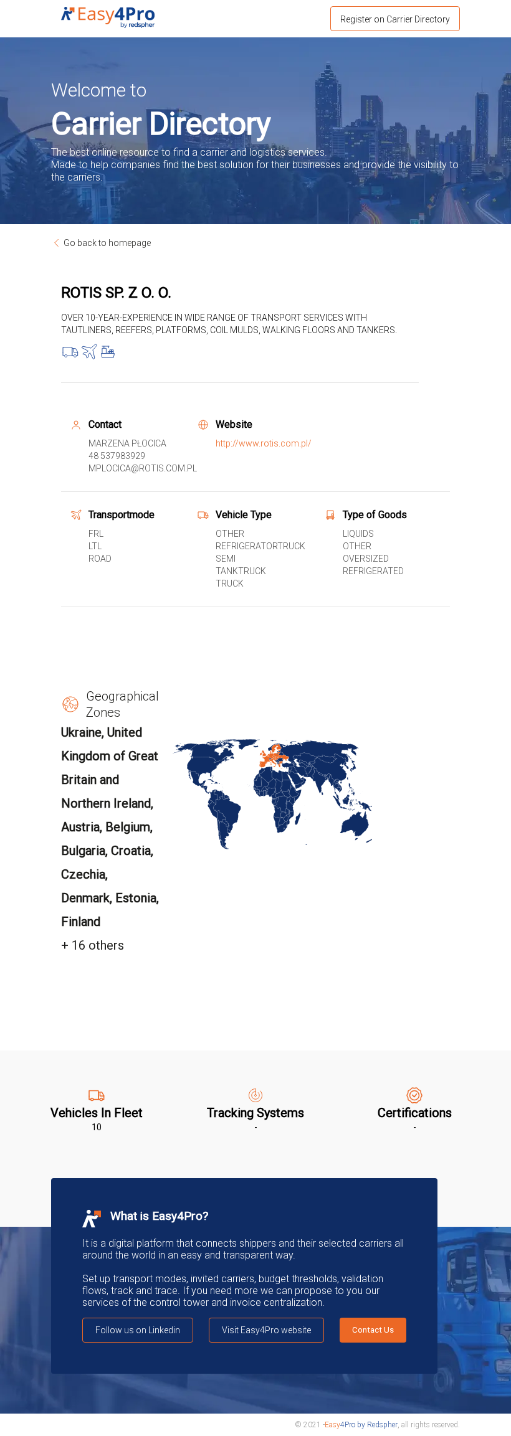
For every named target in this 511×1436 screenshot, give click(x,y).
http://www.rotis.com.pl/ (264, 443)
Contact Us (373, 1329)
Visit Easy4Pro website (266, 1330)
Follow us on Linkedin (137, 1330)
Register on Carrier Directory (395, 19)
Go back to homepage (107, 243)
